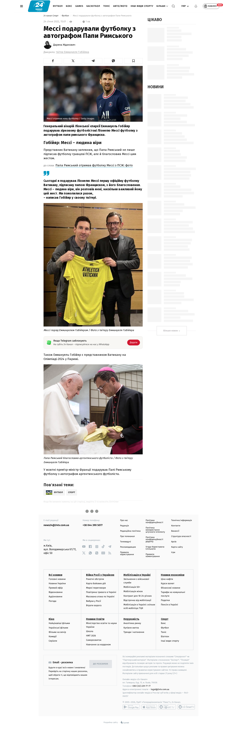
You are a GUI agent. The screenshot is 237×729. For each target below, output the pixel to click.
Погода (52, 601)
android (131, 707)
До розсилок (100, 664)
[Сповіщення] (196, 6)
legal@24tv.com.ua (160, 689)
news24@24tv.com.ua (56, 525)
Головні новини (57, 579)
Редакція (124, 526)
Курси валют (167, 583)
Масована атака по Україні (100, 596)
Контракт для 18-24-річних (137, 596)
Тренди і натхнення (133, 632)
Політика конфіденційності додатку (154, 539)
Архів (173, 542)
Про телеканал (127, 536)
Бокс (69, 6)
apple (149, 707)
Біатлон (165, 636)
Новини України (57, 583)
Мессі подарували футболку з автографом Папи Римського (102, 16)
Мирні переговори (96, 587)
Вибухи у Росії (93, 601)
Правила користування (127, 553)
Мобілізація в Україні (137, 574)
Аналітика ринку (132, 623)
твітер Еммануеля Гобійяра (72, 52)
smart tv (167, 707)
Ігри (173, 552)
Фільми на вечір (57, 632)
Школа (89, 631)
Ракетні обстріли (95, 579)
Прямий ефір (56, 587)
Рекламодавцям (128, 547)
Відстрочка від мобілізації (137, 600)
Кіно (51, 619)
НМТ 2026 (91, 635)
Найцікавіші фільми (59, 623)
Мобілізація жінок (133, 591)
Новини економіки (172, 574)
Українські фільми (58, 627)
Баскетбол (93, 6)
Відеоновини (56, 592)
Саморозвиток (93, 640)
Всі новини (55, 574)
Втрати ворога (93, 605)
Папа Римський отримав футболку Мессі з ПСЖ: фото (94, 165)
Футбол (58, 6)
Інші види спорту (142, 6)
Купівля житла (131, 627)
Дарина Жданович (64, 45)
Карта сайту (177, 547)
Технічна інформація (181, 520)
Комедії (53, 636)
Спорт (164, 619)
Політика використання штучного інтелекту (155, 530)
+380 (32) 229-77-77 (141, 686)
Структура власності (181, 536)
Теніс (106, 6)
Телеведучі (125, 542)
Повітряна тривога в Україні (101, 592)
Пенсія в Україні (169, 604)
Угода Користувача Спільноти (155, 548)
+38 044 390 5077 (93, 525)
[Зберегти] (133, 60)
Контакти (175, 526)
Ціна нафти (167, 579)
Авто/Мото (120, 6)
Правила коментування (153, 555)
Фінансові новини (170, 587)
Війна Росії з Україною (100, 574)
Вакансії (175, 531)
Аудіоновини (55, 596)
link (84, 546)
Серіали (53, 640)
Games (79, 6)
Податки (165, 600)
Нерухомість (131, 619)
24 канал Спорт (51, 16)
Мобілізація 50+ (131, 587)
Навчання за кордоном (98, 644)
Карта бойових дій (96, 583)
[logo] (39, 6)
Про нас (124, 520)
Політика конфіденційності (154, 521)
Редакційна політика (130, 531)
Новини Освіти (95, 619)
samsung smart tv (186, 707)
